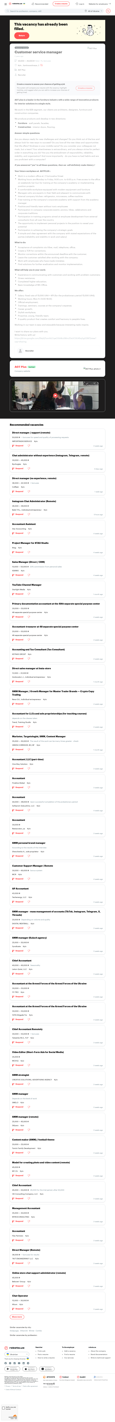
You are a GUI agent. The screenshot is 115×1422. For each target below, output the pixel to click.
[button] (12, 1369)
